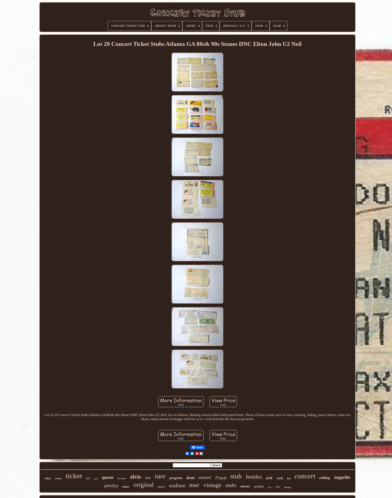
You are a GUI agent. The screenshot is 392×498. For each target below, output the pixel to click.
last (289, 478)
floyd (220, 478)
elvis (135, 477)
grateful (259, 486)
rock (280, 478)
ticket (74, 476)
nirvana (121, 478)
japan (161, 486)
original (144, 484)
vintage (212, 485)
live (147, 478)
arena (58, 478)
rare (160, 476)
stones (245, 486)
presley (111, 485)
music (125, 486)
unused (204, 477)
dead (190, 477)
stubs (230, 485)
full (88, 478)
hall (96, 479)
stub (236, 476)
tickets (48, 478)
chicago (287, 487)
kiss (269, 487)
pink (269, 478)
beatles (254, 477)
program (175, 478)
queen (107, 477)
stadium (177, 485)
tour (194, 484)
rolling (324, 478)
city (277, 486)
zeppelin (342, 477)
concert (305, 476)
